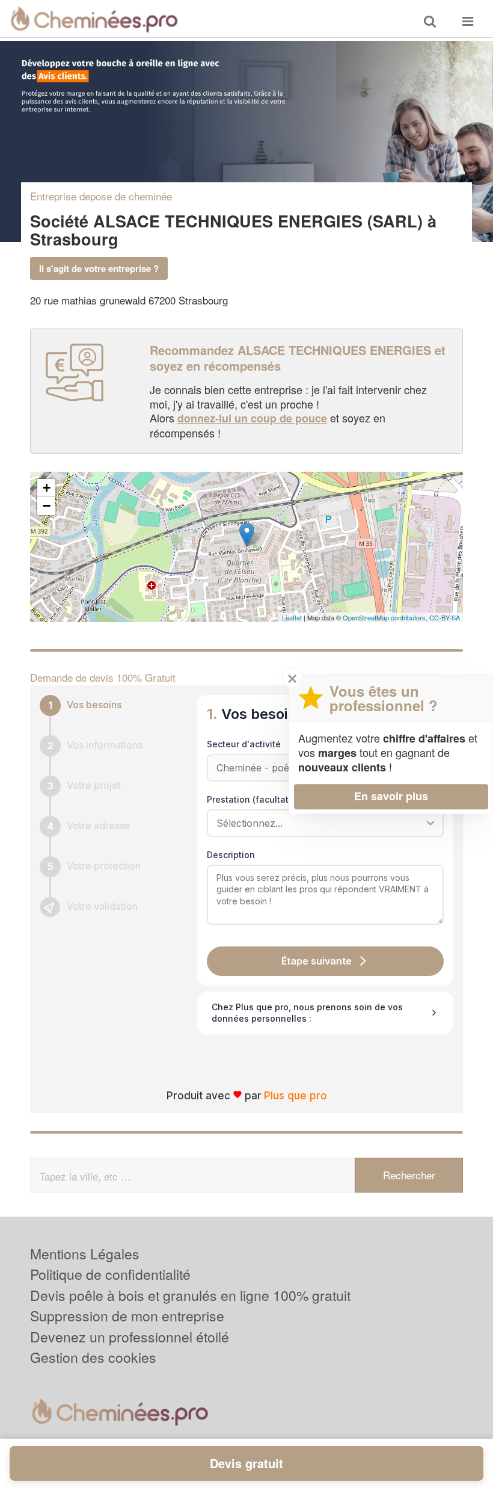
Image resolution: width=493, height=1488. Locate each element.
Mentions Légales (84, 1254)
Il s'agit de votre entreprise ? (99, 268)
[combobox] (321, 823)
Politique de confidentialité (110, 1274)
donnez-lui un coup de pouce (252, 418)
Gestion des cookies (93, 1357)
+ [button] (47, 487)
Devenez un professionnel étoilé (129, 1337)
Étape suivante (316, 961)
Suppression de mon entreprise (127, 1316)
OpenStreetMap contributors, (386, 617)
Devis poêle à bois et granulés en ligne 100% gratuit (190, 1295)
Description (231, 855)
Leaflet (292, 617)
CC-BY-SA (444, 617)
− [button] (47, 505)
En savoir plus (391, 796)
